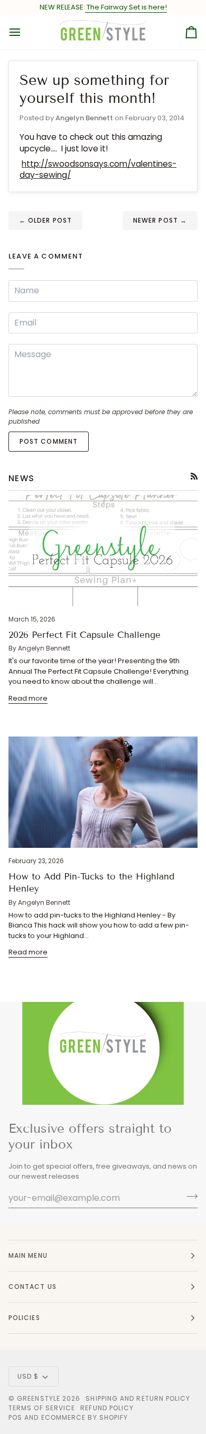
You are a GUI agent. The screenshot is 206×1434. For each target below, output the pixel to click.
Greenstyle (38, 1398)
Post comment (49, 441)
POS (15, 1417)
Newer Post (160, 220)
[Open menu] (24, 32)
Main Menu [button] (28, 1255)
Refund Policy (107, 1407)
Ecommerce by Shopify (84, 1417)
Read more (28, 698)
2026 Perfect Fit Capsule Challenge (84, 634)
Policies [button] (24, 1317)
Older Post (45, 220)
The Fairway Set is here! (126, 7)
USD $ (28, 1376)
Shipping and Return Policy (138, 1398)
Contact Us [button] (32, 1286)
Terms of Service (41, 1407)
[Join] (189, 1196)
